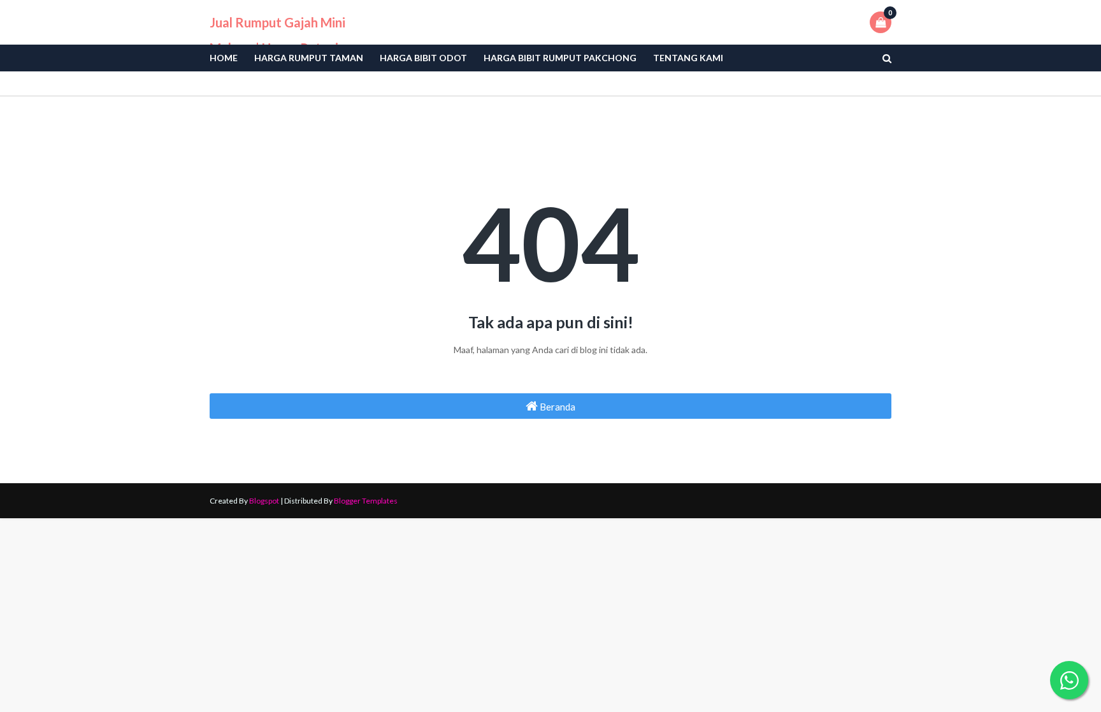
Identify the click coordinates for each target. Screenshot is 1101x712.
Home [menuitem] (224, 57)
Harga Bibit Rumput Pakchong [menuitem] (560, 57)
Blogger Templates (366, 500)
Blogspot (264, 500)
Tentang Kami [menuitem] (688, 57)
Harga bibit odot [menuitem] (423, 57)
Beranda (556, 406)
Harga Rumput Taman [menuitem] (308, 57)
